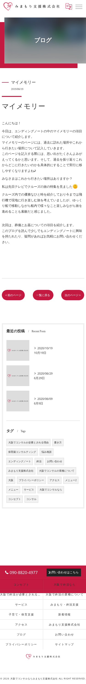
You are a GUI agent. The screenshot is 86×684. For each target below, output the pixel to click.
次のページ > (73, 295)
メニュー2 (71, 480)
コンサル (31, 499)
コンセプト (14, 499)
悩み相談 (47, 451)
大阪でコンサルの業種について (56, 470)
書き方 (58, 442)
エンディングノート (19, 461)
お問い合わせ (54, 461)
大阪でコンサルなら (50, 489)
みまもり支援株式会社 (20, 470)
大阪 (10, 480)
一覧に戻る (43, 295)
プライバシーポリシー (31, 480)
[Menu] (79, 6)
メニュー (13, 489)
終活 (39, 461)
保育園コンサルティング (22, 451)
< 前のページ (13, 295)
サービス (29, 489)
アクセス (55, 480)
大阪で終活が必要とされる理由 (21, 594)
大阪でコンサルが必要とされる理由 (28, 442)
